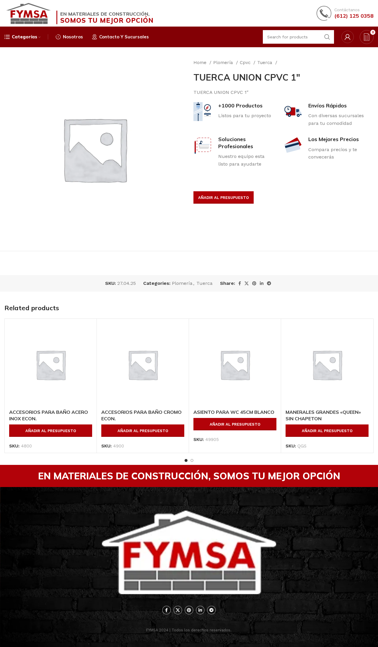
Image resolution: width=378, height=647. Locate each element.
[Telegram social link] (269, 283)
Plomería (223, 62)
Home (200, 62)
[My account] (347, 37)
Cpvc (246, 62)
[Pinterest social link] (254, 283)
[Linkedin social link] (261, 283)
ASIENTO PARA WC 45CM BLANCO (233, 412)
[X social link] (246, 283)
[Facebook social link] (240, 283)
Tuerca (265, 62)
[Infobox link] (345, 13)
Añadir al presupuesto (223, 197)
